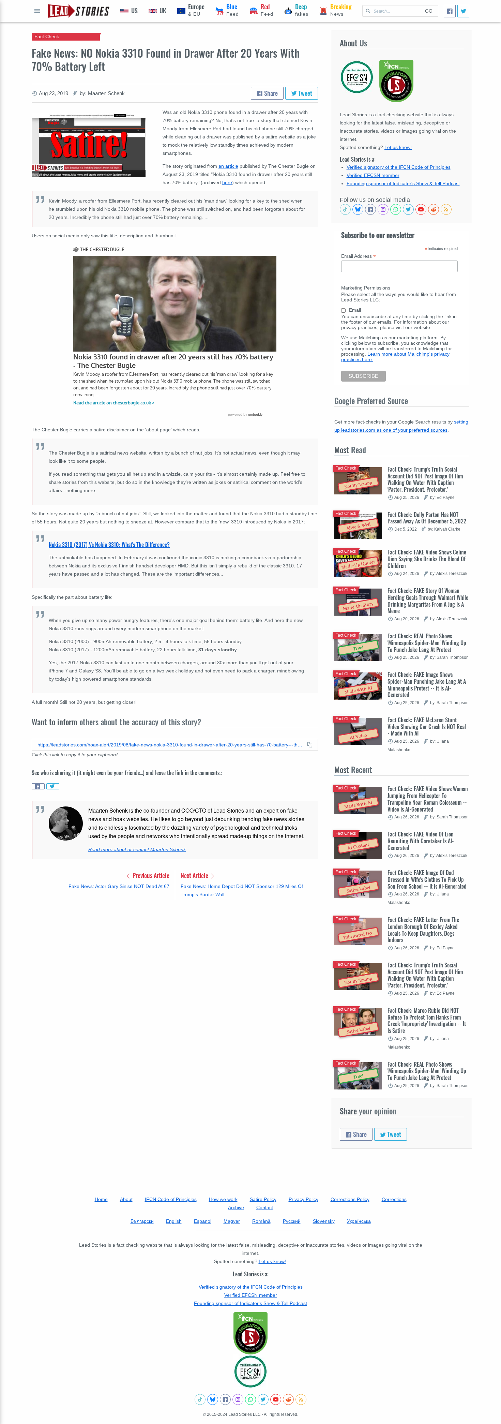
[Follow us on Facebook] (370, 209)
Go (428, 11)
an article (228, 166)
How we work (223, 1199)
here (227, 182)
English (174, 1221)
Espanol (202, 1221)
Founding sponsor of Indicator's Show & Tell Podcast (403, 183)
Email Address (358, 256)
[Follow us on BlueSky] (357, 209)
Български (142, 1221)
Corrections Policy (350, 1199)
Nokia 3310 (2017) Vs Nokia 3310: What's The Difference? (109, 544)
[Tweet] (463, 11)
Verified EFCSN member (373, 175)
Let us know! (398, 147)
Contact (264, 1207)
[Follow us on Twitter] (408, 209)
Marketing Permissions (365, 288)
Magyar (232, 1221)
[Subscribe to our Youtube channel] (420, 209)
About (126, 1199)
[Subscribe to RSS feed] (446, 209)
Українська (359, 1221)
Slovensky (324, 1221)
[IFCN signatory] (250, 1333)
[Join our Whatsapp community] (395, 209)
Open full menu (37, 10)
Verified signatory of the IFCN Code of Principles (399, 167)
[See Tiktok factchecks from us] (345, 209)
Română (261, 1221)
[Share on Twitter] (52, 786)
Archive (236, 1207)
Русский (292, 1221)
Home (101, 1199)
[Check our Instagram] (383, 209)
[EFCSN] (250, 1371)
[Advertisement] (175, 958)
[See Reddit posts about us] (433, 209)
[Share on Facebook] (38, 786)
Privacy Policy (303, 1199)
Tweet (304, 93)
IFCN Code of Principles (171, 1199)
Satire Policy (263, 1199)
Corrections (394, 1199)
